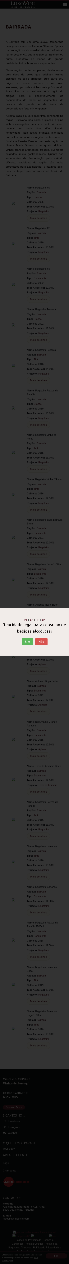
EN (31, 619)
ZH (43, 619)
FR (37, 619)
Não (41, 641)
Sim (27, 641)
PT (25, 619)
